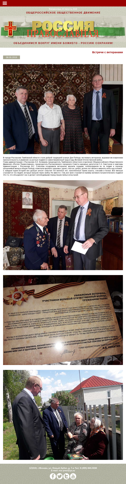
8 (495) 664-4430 (88, 468)
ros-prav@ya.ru (67, 470)
